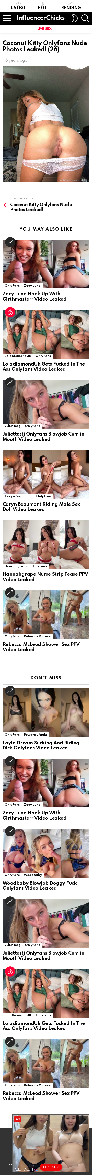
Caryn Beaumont (18, 496)
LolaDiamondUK (18, 356)
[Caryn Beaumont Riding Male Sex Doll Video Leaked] (46, 474)
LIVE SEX (44, 28)
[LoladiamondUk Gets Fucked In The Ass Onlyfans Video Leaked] (46, 334)
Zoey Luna (32, 285)
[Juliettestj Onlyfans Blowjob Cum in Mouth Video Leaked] (46, 404)
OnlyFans (12, 285)
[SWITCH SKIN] (75, 18)
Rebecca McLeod (37, 636)
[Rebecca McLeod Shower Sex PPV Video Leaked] (46, 614)
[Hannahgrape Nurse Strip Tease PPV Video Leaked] (46, 544)
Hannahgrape (16, 566)
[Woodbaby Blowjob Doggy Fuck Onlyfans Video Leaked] (46, 853)
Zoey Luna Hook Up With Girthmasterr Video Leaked (34, 296)
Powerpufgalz (35, 734)
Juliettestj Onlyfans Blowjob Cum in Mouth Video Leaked (43, 437)
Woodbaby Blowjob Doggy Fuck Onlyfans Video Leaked (40, 886)
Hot (42, 8)
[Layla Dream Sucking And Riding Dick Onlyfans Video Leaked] (46, 712)
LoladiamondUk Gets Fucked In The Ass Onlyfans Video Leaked (44, 367)
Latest (18, 8)
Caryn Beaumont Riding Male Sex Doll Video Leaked (41, 507)
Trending (70, 8)
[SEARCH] (85, 18)
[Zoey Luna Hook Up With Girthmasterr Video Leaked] (46, 264)
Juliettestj (13, 426)
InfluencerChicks (40, 18)
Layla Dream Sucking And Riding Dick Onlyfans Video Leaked (41, 746)
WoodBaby (33, 875)
